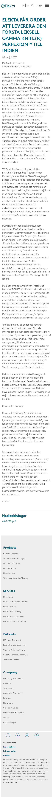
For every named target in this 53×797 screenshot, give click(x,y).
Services (9, 591)
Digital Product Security (13, 713)
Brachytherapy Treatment (14, 645)
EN (23, 6)
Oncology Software (11, 564)
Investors (7, 698)
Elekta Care (8, 597)
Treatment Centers (11, 660)
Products (9, 547)
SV (27, 6)
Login (40, 5)
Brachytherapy (9, 568)
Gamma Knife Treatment (14, 650)
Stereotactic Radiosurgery (14, 559)
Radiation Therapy (11, 554)
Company (10, 672)
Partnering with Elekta (12, 679)
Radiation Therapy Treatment (15, 655)
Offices (6, 718)
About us (7, 684)
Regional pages (9, 723)
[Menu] (47, 5)
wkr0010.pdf (9, 521)
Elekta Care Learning (12, 612)
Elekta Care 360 (10, 607)
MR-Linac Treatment (12, 640)
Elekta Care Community (13, 617)
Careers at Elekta (10, 708)
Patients (9, 634)
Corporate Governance (13, 693)
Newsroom (8, 703)
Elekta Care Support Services (15, 602)
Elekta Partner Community (14, 621)
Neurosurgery (9, 573)
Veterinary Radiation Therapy (15, 578)
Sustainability (9, 688)
